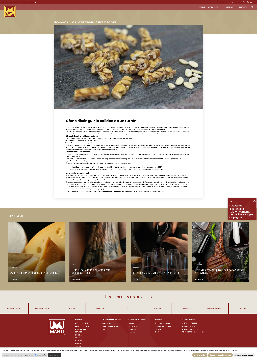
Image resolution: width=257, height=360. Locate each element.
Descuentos (132, 329)
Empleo (158, 332)
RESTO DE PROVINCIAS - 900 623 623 (194, 332)
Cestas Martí (73, 191)
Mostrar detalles (53, 355)
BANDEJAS (78, 335)
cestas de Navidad (158, 129)
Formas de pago (133, 326)
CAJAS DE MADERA (81, 329)
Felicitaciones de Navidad (110, 326)
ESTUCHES (78, 344)
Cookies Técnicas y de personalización (23, 355)
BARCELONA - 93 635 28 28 (191, 326)
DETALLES (78, 332)
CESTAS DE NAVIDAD (82, 326)
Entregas (131, 323)
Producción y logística (162, 323)
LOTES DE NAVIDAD (81, 323)
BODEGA (78, 347)
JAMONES (78, 341)
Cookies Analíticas (42, 355)
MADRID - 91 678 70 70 (189, 323)
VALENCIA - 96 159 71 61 (190, 329)
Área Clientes (106, 323)
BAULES (77, 338)
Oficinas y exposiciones (163, 326)
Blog (103, 329)
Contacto (158, 329)
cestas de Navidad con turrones (116, 191)
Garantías (131, 332)
